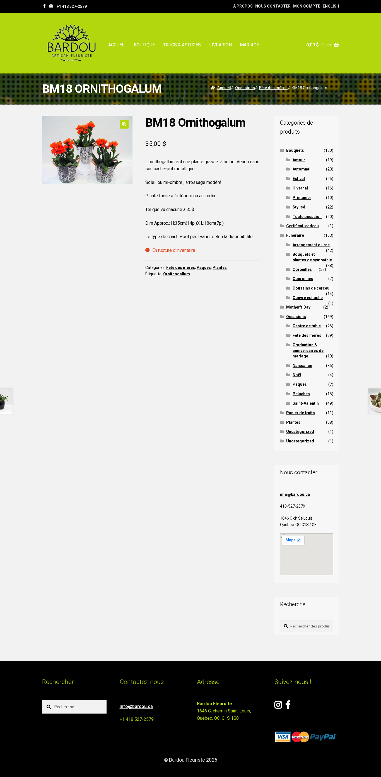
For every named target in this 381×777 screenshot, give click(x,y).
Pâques (204, 267)
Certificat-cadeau (302, 226)
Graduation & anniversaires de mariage (308, 350)
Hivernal (300, 188)
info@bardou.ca (295, 494)
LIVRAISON (220, 45)
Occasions (245, 88)
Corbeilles (302, 269)
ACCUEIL (117, 45)
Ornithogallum (176, 274)
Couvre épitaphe (308, 297)
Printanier (302, 197)
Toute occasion (307, 216)
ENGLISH (331, 6)
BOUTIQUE (144, 45)
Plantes (220, 267)
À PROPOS (243, 6)
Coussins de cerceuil (312, 288)
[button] (124, 124)
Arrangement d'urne (311, 245)
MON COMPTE (306, 6)
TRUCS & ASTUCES (182, 45)
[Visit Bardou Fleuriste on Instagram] (278, 706)
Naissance (302, 365)
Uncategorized (300, 431)
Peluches (301, 394)
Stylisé (299, 207)
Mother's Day (298, 307)
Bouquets (295, 150)
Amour (299, 160)
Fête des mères (273, 88)
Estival (299, 178)
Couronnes (303, 278)
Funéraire (295, 235)
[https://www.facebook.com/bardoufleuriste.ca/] (44, 6)
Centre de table (307, 326)
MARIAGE (249, 45)
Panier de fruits (300, 413)
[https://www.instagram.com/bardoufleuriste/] (51, 6)
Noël (297, 375)
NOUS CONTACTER (273, 6)
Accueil (224, 88)
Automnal (301, 169)
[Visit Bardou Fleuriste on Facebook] (287, 706)
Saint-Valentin (306, 403)
